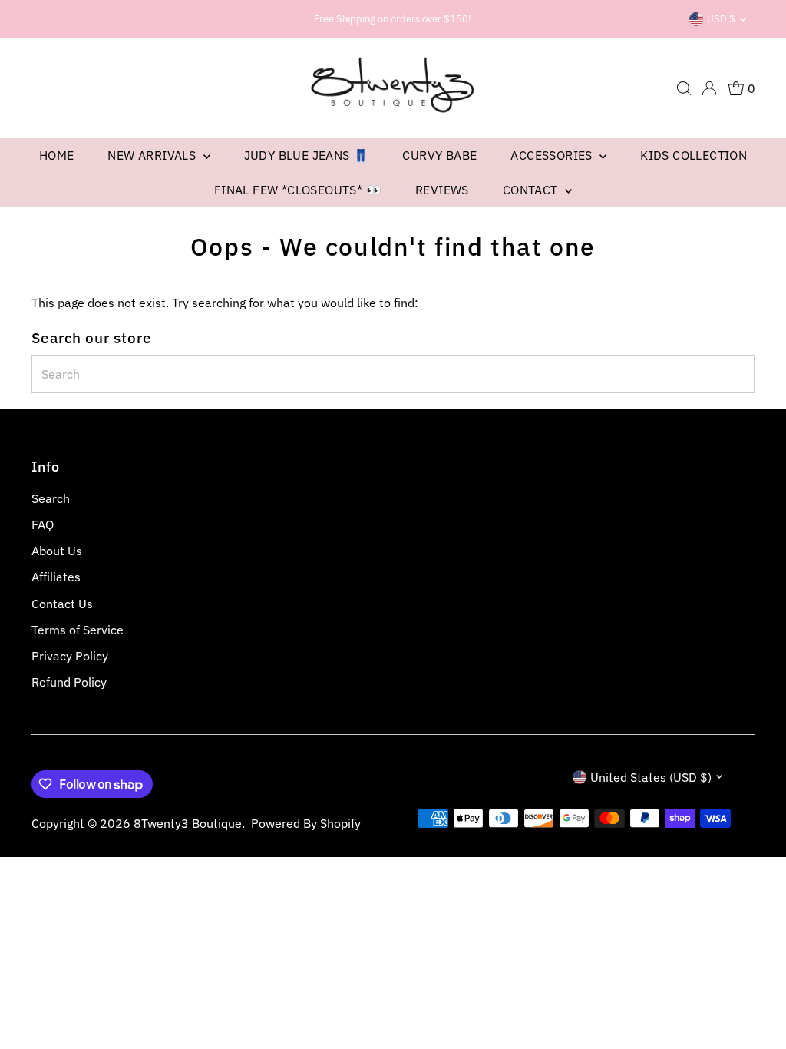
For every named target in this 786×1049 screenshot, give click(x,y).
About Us (56, 550)
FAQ (42, 524)
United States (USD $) (651, 777)
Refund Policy (69, 682)
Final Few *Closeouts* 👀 (297, 189)
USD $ (721, 18)
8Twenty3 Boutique (188, 823)
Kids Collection (693, 155)
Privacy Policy (69, 655)
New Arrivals (153, 155)
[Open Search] (684, 88)
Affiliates (56, 576)
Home (56, 155)
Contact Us (62, 603)
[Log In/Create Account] (709, 88)
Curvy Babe (439, 155)
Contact (532, 189)
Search (50, 498)
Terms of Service (77, 629)
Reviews (442, 189)
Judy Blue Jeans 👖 (306, 155)
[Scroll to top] (755, 1006)
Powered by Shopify (306, 823)
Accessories (553, 155)
